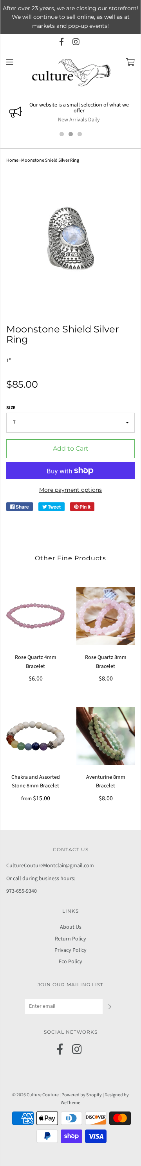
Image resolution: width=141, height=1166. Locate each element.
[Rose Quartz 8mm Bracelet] (105, 616)
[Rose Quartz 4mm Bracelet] (35, 616)
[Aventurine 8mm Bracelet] (105, 736)
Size (11, 407)
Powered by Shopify (81, 1095)
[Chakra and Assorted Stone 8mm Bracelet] (35, 736)
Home (12, 160)
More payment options (70, 489)
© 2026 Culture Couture (35, 1095)
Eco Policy (70, 962)
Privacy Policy (70, 950)
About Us (70, 927)
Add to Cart (71, 448)
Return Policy (70, 939)
